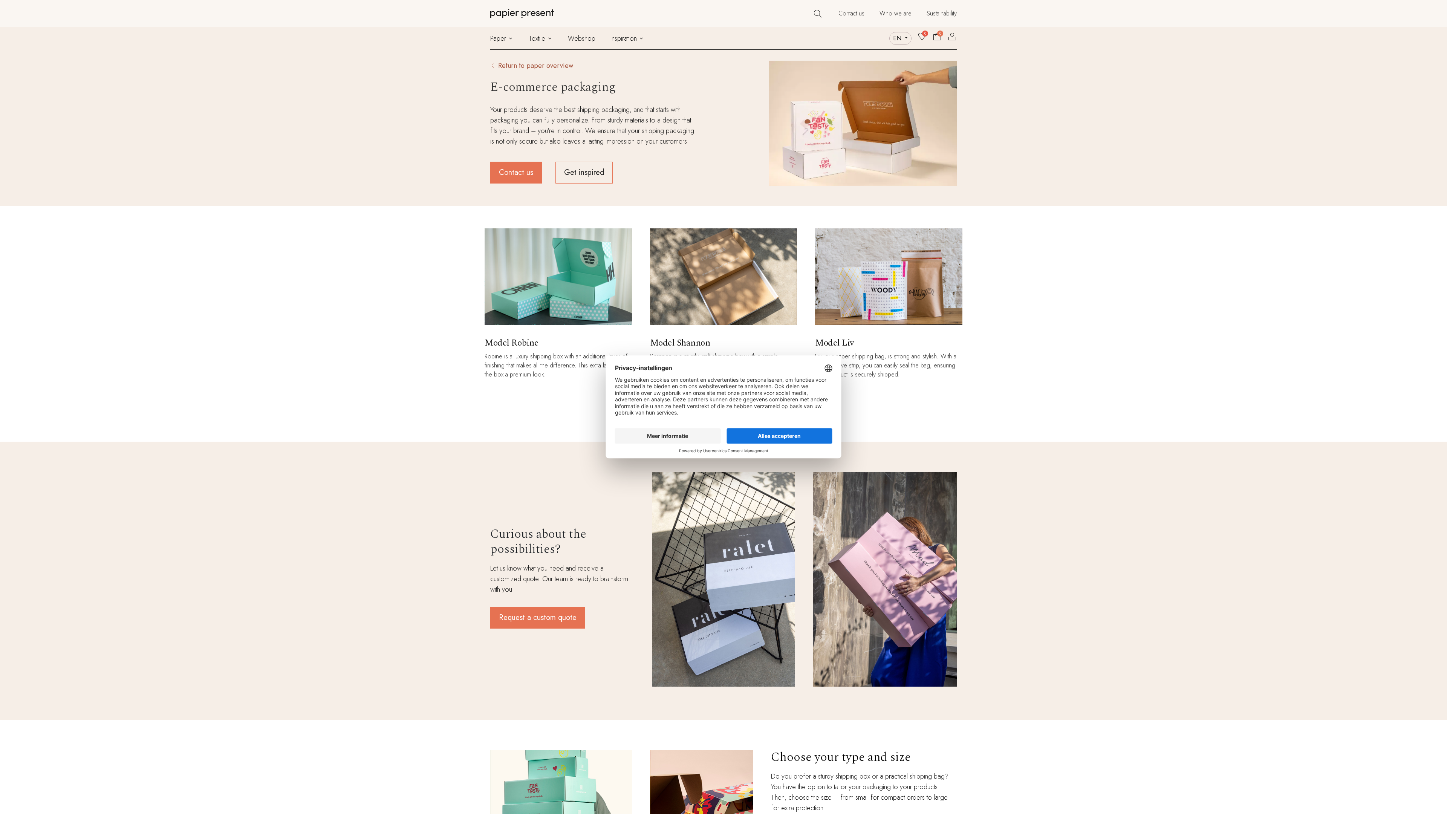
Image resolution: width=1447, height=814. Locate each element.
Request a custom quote (538, 617)
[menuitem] (851, 13)
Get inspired (584, 172)
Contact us (516, 172)
